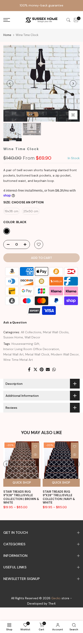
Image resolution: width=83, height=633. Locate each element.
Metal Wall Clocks (56, 332)
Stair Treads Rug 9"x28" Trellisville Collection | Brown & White (21, 497)
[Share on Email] (48, 369)
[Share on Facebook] (29, 369)
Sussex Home (13, 337)
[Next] (73, 83)
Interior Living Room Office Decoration (31, 349)
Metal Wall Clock (37, 354)
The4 (52, 603)
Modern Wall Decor (65, 354)
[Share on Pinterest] (42, 369)
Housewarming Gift (25, 344)
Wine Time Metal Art (18, 360)
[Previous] (10, 83)
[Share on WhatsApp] (54, 369)
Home (7, 35)
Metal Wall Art (13, 354)
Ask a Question (15, 322)
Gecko (56, 598)
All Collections (31, 332)
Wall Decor (32, 337)
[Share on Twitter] (35, 369)
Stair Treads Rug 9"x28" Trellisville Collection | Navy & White (59, 497)
